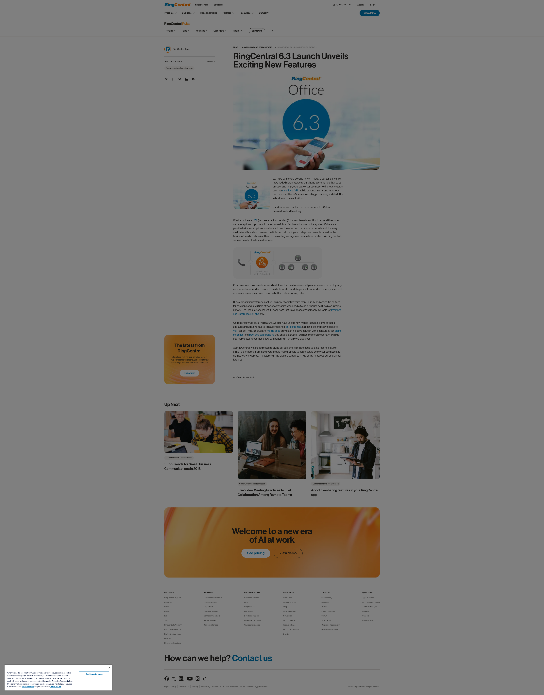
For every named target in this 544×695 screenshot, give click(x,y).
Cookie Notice (28, 687)
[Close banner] (109, 668)
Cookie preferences (94, 674)
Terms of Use (55, 687)
